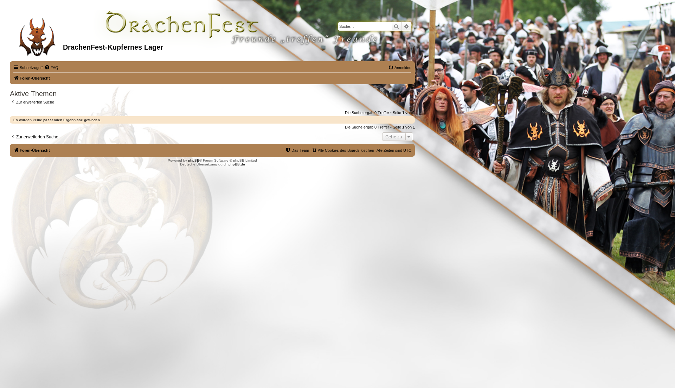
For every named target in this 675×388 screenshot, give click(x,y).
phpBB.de (237, 164)
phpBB (193, 160)
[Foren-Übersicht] (37, 35)
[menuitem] (51, 67)
